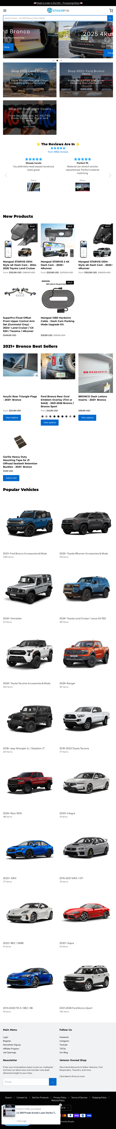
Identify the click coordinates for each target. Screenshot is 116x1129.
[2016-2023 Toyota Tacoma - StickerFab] (86, 718)
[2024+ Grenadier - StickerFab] (29, 588)
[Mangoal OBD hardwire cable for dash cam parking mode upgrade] (58, 297)
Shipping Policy (99, 1097)
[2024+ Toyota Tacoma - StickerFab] (29, 653)
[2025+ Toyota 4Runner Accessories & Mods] (86, 523)
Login (5, 1037)
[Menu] (13, 10)
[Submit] (110, 18)
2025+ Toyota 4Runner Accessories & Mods (84, 553)
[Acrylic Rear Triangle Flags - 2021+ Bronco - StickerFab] (20, 364)
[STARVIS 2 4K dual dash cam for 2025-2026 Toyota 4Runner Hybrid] (58, 240)
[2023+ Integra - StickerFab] (86, 783)
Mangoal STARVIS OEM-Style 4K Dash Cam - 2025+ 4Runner (95, 265)
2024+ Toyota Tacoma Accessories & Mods (26, 683)
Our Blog (64, 1052)
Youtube (64, 1044)
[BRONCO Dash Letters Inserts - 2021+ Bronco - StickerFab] (95, 373)
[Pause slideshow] (109, 24)
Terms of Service (79, 1097)
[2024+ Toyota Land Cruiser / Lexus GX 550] (86, 588)
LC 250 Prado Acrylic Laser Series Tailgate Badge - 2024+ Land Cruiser (37, 1112)
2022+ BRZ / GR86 (13, 943)
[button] (7, 175)
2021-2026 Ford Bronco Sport (76, 1007)
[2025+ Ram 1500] (29, 783)
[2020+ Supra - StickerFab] (86, 913)
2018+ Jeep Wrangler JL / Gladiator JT (24, 748)
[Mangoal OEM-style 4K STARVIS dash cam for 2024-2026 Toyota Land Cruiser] (20, 240)
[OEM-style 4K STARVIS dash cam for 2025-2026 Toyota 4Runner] (95, 240)
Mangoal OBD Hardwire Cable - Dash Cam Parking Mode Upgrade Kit (57, 321)
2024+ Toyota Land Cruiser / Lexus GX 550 (83, 618)
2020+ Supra (67, 943)
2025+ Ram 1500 (12, 813)
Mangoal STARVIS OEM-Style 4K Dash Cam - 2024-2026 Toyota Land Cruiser (20, 265)
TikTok (63, 1048)
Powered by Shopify (66, 1121)
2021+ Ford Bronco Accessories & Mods (25, 553)
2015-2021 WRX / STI (71, 878)
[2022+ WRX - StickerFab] (29, 848)
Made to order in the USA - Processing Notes (58, 3)
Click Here (58, 52)
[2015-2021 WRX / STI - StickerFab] (86, 848)
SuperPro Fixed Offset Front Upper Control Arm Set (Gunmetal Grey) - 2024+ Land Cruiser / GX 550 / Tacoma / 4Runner (19, 324)
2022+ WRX (9, 878)
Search (8, 1097)
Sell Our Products (40, 1097)
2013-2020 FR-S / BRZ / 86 (18, 1007)
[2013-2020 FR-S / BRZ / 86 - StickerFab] (29, 978)
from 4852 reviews (58, 151)
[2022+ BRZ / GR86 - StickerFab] (29, 913)
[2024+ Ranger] (86, 653)
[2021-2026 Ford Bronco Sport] (86, 978)
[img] (58, 148)
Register (7, 1041)
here (66, 1076)
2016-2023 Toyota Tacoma (74, 748)
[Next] (107, 39)
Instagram (64, 1041)
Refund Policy (58, 1100)
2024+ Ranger (67, 683)
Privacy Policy (59, 1097)
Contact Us (22, 1097)
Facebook (64, 1037)
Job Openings (9, 1052)
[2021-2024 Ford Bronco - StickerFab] (29, 523)
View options (12, 417)
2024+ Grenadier (12, 618)
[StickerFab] (58, 11)
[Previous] (8, 39)
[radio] (42, 416)
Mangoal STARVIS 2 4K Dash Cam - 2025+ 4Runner (55, 265)
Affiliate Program (11, 1048)
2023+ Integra (67, 813)
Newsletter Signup (12, 1044)
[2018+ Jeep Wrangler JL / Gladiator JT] (29, 718)
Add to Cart (11, 478)
